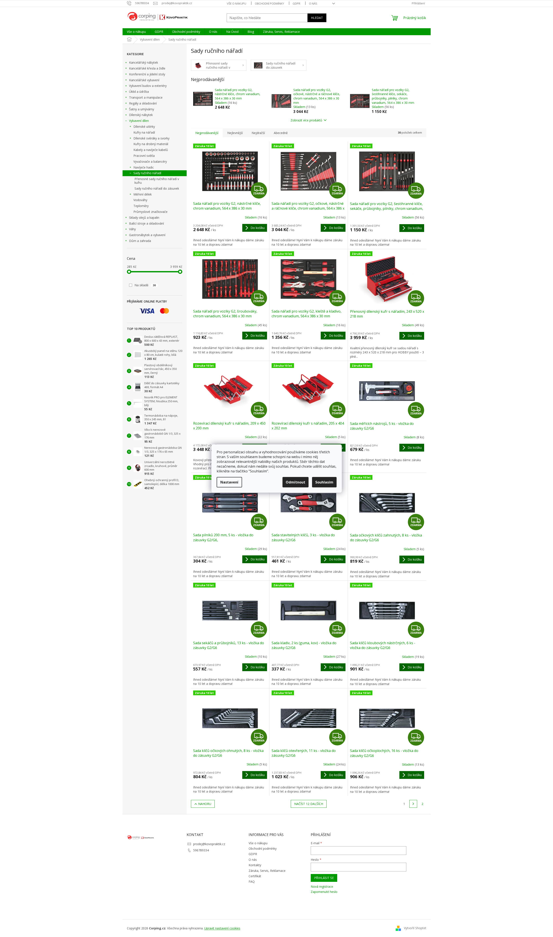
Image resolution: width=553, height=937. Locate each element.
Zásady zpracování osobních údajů (238, 503)
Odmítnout (295, 482)
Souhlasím (324, 482)
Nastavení (229, 482)
